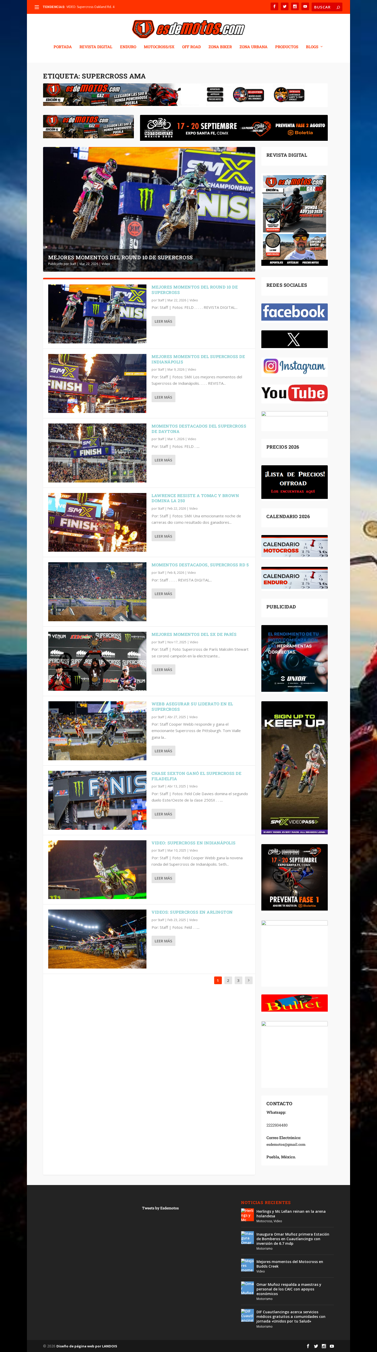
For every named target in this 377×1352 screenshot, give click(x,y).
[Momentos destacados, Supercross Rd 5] (97, 591)
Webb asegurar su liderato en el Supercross (192, 706)
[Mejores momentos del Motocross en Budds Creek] (247, 1265)
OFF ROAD (191, 47)
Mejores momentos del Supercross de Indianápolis (198, 359)
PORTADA (63, 47)
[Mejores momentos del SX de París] (97, 661)
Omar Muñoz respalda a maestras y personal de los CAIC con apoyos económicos (288, 1289)
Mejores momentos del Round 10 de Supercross (120, 257)
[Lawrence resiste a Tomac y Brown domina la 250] (97, 522)
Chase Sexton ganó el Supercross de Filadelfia (196, 776)
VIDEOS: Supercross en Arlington (192, 912)
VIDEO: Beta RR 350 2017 (84, 7)
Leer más (163, 321)
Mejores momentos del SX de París (194, 634)
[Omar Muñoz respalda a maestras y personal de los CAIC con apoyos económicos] (247, 1287)
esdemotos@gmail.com (285, 1144)
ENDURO (128, 47)
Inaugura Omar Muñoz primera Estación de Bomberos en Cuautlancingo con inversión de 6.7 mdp (292, 1239)
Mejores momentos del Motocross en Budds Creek (289, 1264)
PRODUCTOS (286, 47)
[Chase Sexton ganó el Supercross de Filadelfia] (97, 800)
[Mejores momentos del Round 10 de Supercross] (97, 313)
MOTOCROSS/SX (159, 47)
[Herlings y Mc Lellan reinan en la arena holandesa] (247, 1214)
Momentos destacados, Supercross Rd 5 (200, 564)
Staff (73, 264)
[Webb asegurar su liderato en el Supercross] (97, 730)
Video (106, 264)
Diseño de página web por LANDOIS (86, 1346)
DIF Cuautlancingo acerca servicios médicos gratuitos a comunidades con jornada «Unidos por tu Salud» (290, 1316)
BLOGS (312, 47)
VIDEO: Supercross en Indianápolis (194, 842)
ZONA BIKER (220, 47)
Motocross (264, 1221)
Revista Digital (96, 47)
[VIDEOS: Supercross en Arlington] (97, 939)
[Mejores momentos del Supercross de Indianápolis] (97, 383)
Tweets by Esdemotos (160, 1208)
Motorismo (264, 1248)
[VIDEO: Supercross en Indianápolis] (97, 869)
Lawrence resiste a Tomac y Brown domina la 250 (195, 498)
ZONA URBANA (253, 47)
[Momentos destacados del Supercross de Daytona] (97, 452)
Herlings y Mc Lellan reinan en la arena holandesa (291, 1213)
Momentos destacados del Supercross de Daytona (199, 428)
